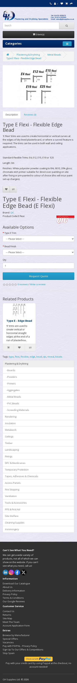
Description (12, 114)
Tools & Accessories (16, 502)
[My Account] (56, 3)
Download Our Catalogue (16, 583)
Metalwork (10, 429)
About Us (8, 587)
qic (44, 356)
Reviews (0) (30, 114)
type (11, 356)
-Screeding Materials (17, 410)
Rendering (10, 416)
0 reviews (23, 284)
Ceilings (9, 436)
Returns (7, 614)
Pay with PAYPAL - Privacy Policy (20, 646)
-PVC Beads (12, 403)
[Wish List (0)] (62, 3)
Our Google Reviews (14, 601)
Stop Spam (9, 653)
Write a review (37, 284)
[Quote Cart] (66, 3)
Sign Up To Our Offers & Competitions (23, 649)
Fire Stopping (12, 489)
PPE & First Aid (12, 509)
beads (58, 356)
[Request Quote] (71, 3)
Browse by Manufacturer (16, 635)
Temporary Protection (17, 469)
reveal (50, 356)
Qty (4, 259)
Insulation (10, 423)
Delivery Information (14, 590)
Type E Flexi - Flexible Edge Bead (23, 58)
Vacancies (8, 642)
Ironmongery (12, 529)
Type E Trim (10, 233)
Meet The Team (11, 622)
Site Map (7, 618)
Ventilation (11, 496)
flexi (17, 356)
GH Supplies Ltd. (11, 679)
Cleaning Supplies (15, 522)
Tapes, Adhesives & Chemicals (21, 476)
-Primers (10, 383)
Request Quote (38, 276)
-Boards (10, 370)
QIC (12, 212)
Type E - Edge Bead (19, 320)
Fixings (8, 456)
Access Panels (13, 482)
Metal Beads (54, 54)
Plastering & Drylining (28, 54)
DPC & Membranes (15, 463)
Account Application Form (16, 625)
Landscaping (12, 449)
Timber (9, 443)
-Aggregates (12, 390)
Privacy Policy (10, 594)
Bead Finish (10, 246)
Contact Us (8, 611)
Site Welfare (11, 516)
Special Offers (10, 638)
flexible (25, 356)
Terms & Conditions (13, 597)
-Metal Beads (13, 396)
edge (32, 356)
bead (39, 356)
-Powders (11, 376)
